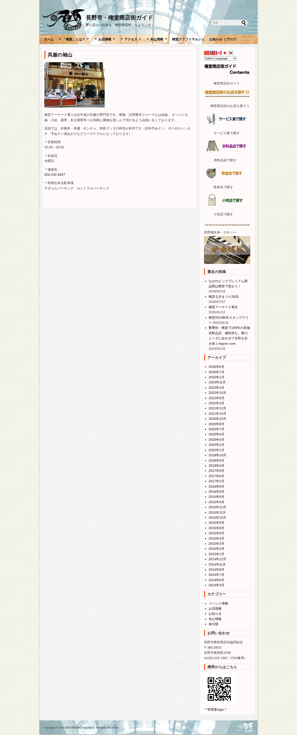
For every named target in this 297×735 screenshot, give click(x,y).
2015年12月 (217, 507)
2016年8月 (216, 491)
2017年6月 (216, 476)
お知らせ (215, 613)
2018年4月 (216, 465)
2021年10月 (217, 413)
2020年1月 (216, 450)
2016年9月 (216, 486)
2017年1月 (216, 481)
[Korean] (231, 53)
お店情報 (215, 608)
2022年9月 (216, 398)
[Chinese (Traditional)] (213, 53)
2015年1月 (216, 554)
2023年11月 (217, 382)
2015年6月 (216, 533)
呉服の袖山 (60, 54)
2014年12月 (217, 559)
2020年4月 (216, 439)
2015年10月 (217, 517)
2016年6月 (216, 497)
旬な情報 (215, 619)
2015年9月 (216, 523)
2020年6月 (216, 434)
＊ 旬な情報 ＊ (157, 39)
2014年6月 (216, 580)
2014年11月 (217, 564)
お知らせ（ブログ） (224, 39)
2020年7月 (216, 429)
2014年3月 (216, 585)
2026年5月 (216, 367)
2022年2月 (216, 403)
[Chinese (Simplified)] (207, 53)
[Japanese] (225, 53)
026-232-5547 (54, 174)
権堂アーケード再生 (223, 307)
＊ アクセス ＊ (131, 39)
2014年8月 (216, 569)
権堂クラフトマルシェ (188, 39)
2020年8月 (216, 424)
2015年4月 (216, 538)
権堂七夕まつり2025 (224, 296)
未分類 (213, 624)
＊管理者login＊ (215, 709)
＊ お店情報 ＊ (105, 39)
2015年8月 (216, 528)
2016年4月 (216, 502)
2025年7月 (216, 372)
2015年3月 (216, 543)
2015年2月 (216, 548)
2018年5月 (216, 460)
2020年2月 (216, 445)
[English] (219, 53)
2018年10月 (217, 455)
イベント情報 (218, 603)
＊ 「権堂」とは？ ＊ (74, 39)
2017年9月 (216, 471)
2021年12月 (217, 408)
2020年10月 (217, 419)
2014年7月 (216, 574)
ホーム (49, 39)
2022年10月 (217, 393)
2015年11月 (217, 512)
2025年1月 (216, 377)
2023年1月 (216, 387)
